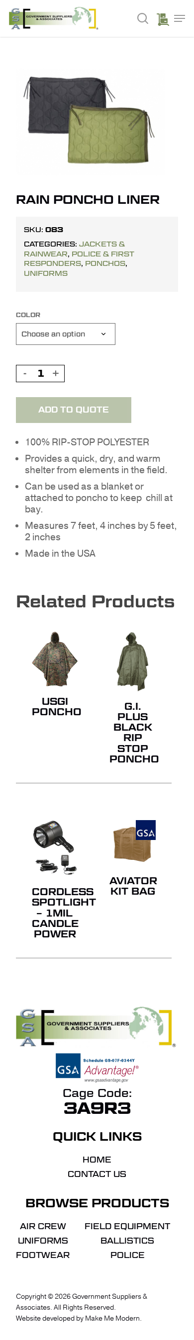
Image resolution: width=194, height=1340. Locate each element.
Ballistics (127, 1241)
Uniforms (46, 273)
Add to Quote (73, 410)
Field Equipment (127, 1227)
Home (97, 1160)
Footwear (43, 1255)
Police (127, 1255)
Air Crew (43, 1227)
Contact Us (97, 1174)
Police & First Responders (79, 259)
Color (28, 315)
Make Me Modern (112, 1318)
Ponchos (105, 263)
